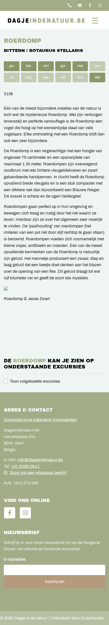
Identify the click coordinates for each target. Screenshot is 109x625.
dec (97, 77)
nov (80, 77)
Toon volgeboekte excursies (35, 381)
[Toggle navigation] (95, 20)
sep (46, 77)
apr (63, 66)
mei (80, 66)
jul (11, 77)
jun (97, 66)
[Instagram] (100, 5)
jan (11, 66)
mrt (46, 66)
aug (29, 77)
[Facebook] (90, 5)
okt (63, 77)
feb (28, 66)
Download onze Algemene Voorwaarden (40, 420)
